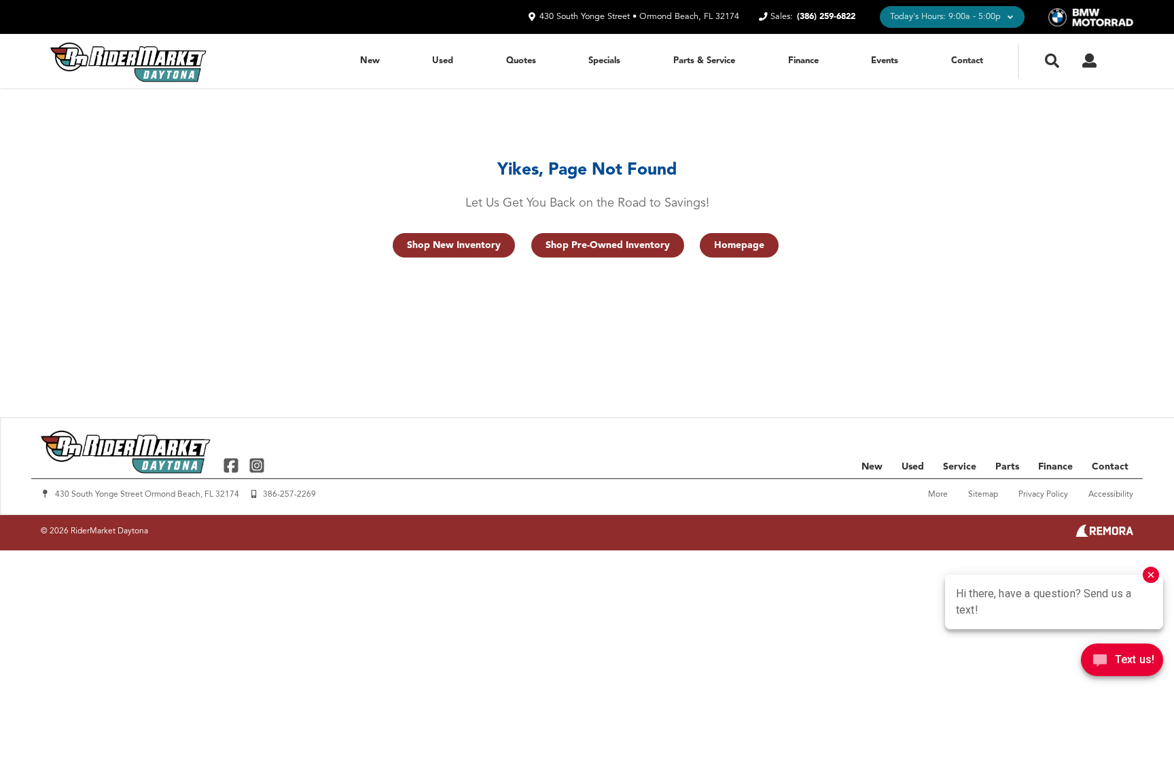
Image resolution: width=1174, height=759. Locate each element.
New (370, 60)
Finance (803, 60)
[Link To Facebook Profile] (232, 465)
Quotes (521, 60)
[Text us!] (1122, 663)
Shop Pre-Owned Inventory (608, 245)
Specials (604, 60)
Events (884, 60)
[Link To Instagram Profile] (256, 465)
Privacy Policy (1043, 495)
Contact (967, 60)
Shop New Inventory (454, 245)
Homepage (739, 245)
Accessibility (1110, 495)
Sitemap (983, 495)
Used (442, 60)
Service (959, 467)
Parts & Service (704, 60)
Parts (1007, 467)
